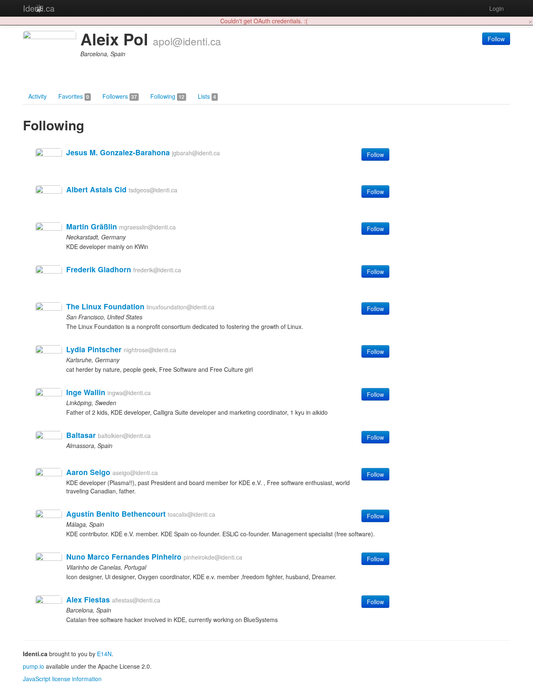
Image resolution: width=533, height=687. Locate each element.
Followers (119, 96)
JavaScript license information (62, 679)
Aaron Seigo (88, 472)
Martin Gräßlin (91, 226)
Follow (496, 39)
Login (496, 8)
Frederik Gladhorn (98, 269)
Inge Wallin (85, 392)
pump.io (33, 666)
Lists (207, 96)
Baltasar (81, 435)
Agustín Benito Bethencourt (116, 513)
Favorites (73, 96)
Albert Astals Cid (96, 189)
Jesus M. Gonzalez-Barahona (118, 152)
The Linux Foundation (105, 306)
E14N (104, 654)
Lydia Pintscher (94, 349)
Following (167, 96)
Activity (37, 96)
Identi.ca (39, 8)
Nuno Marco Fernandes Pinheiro (124, 556)
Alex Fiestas (88, 599)
